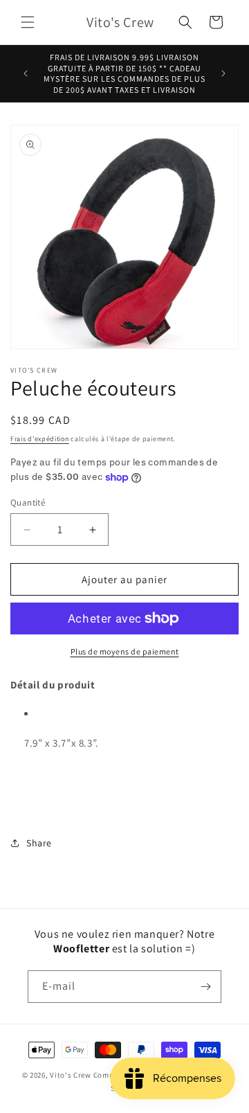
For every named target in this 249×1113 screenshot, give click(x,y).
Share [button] (39, 843)
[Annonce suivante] (223, 73)
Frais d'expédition (39, 438)
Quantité (27, 502)
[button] (27, 22)
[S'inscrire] (205, 986)
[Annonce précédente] (25, 73)
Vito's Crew (70, 1075)
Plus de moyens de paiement (125, 651)
